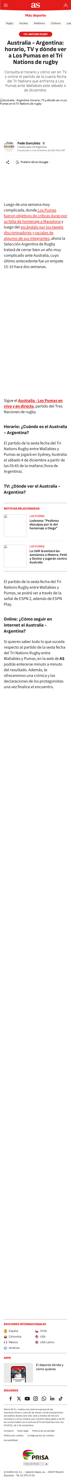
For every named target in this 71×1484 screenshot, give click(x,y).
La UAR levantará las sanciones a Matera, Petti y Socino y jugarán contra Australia (48, 556)
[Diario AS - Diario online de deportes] (35, 5)
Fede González (28, 143)
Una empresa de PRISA (35, 1455)
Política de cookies (13, 1435)
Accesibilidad (11, 1440)
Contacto (9, 1430)
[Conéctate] (65, 5)
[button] (7, 162)
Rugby (9, 23)
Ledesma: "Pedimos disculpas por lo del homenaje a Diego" (44, 524)
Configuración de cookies (40, 1435)
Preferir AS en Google (34, 162)
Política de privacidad (43, 1430)
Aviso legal (22, 1430)
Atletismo (39, 23)
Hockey (23, 23)
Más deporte (35, 15)
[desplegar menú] (5, 5)
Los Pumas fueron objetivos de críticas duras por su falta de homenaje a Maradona (35, 215)
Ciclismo (56, 23)
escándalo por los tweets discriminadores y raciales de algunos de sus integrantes (33, 232)
